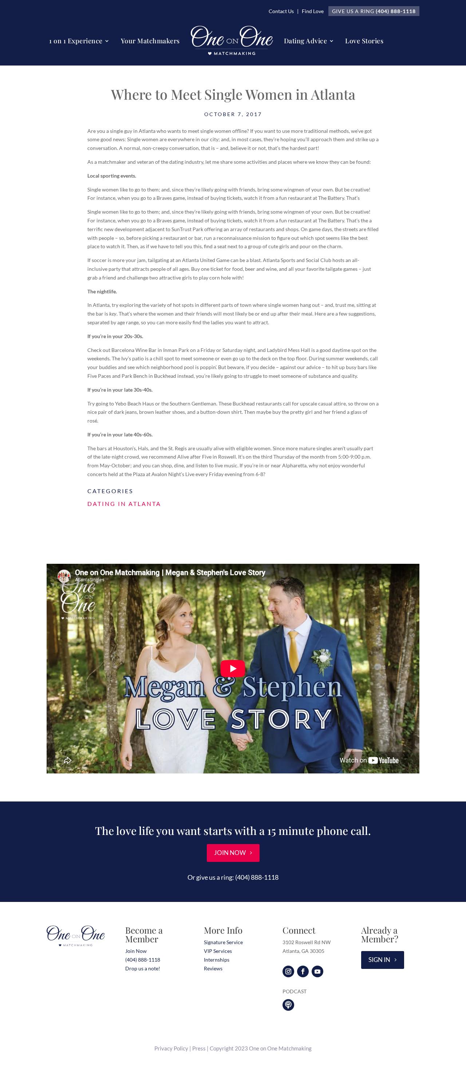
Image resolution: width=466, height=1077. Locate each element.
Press (199, 1048)
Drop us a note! (142, 968)
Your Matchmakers (150, 40)
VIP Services (218, 951)
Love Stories (364, 40)
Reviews (213, 968)
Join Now (136, 951)
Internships (216, 960)
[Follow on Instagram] (288, 971)
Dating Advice (305, 40)
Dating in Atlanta (124, 503)
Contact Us (281, 11)
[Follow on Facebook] (303, 971)
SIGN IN (379, 959)
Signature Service (223, 942)
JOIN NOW (230, 852)
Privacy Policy (171, 1048)
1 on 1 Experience (76, 40)
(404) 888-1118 (396, 11)
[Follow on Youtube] (317, 971)
